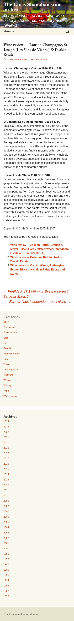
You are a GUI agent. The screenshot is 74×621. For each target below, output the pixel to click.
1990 (6, 596)
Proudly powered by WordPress (20, 614)
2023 (6, 426)
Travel (6, 364)
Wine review (40, 59)
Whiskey (8, 380)
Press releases (11, 353)
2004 (6, 527)
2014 (6, 474)
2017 (6, 458)
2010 (6, 495)
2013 (6, 479)
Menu (7, 31)
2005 (6, 522)
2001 (6, 543)
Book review (10, 332)
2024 (6, 421)
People (7, 348)
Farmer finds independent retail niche (40, 301)
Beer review (9, 327)
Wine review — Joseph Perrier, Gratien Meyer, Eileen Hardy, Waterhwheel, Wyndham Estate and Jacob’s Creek (39, 249)
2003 (6, 532)
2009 (6, 500)
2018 (6, 453)
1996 (6, 569)
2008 (6, 506)
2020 (6, 442)
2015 (6, 469)
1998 (6, 559)
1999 (6, 553)
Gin (5, 343)
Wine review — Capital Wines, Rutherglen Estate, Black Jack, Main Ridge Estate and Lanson (37, 269)
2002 (6, 538)
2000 (6, 548)
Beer (6, 321)
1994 (6, 580)
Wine (6, 390)
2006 (6, 516)
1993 (6, 585)
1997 (6, 564)
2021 (6, 437)
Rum (6, 359)
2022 (6, 432)
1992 (6, 591)
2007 (6, 511)
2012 (6, 485)
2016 (6, 463)
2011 (6, 490)
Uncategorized (11, 369)
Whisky (7, 385)
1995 (6, 575)
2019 (6, 447)
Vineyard (8, 374)
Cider (6, 337)
